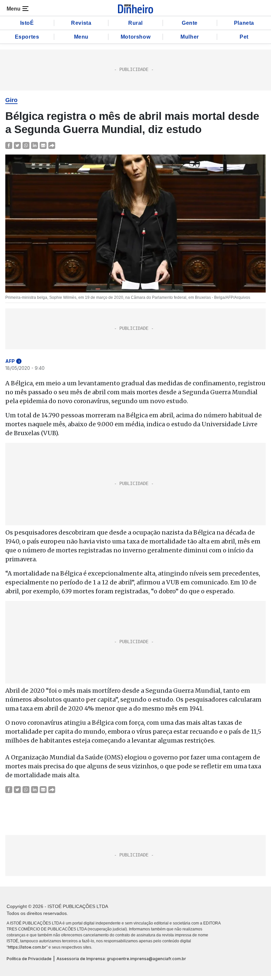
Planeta (244, 23)
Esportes (27, 37)
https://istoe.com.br (27, 947)
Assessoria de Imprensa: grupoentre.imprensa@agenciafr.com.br (121, 958)
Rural (135, 23)
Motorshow (135, 37)
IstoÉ (27, 23)
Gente (190, 23)
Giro (11, 100)
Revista (81, 23)
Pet (244, 37)
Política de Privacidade (29, 958)
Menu (81, 37)
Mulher (189, 37)
